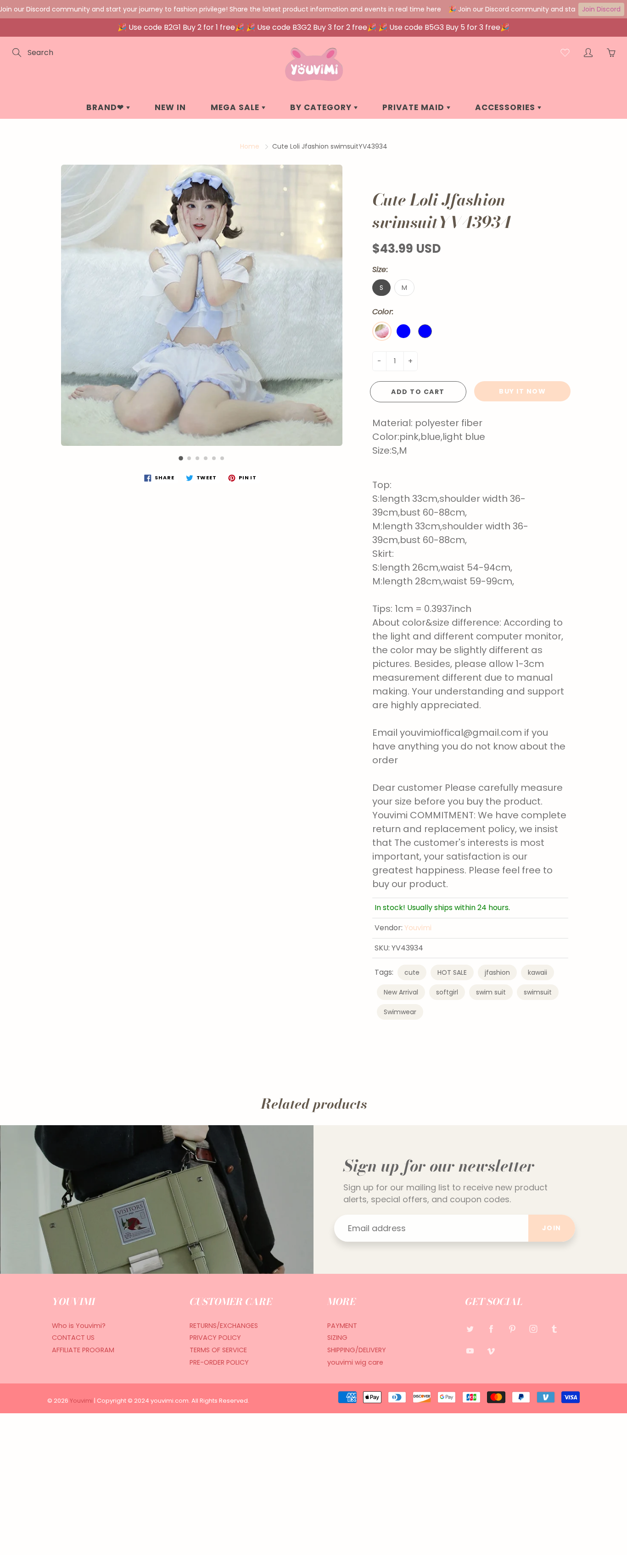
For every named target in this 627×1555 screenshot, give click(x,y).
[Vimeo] (491, 1351)
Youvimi (417, 927)
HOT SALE (452, 972)
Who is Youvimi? (79, 1325)
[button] (181, 458)
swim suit (491, 992)
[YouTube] (470, 1351)
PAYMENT (342, 1325)
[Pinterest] (512, 1329)
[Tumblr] (554, 1329)
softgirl (447, 992)
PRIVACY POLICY (215, 1337)
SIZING (337, 1337)
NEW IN (170, 107)
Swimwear (400, 1011)
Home (249, 146)
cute (412, 972)
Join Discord (601, 9)
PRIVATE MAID (414, 107)
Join (551, 1228)
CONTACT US (73, 1337)
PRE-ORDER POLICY (219, 1362)
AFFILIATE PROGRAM (83, 1350)
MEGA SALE (236, 107)
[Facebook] (491, 1329)
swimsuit (538, 992)
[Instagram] (533, 1329)
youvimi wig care (355, 1362)
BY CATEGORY (322, 107)
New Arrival (401, 992)
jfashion (497, 972)
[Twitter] (470, 1329)
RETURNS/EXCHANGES (224, 1325)
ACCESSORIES (506, 107)
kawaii (537, 972)
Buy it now (522, 391)
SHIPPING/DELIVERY (356, 1350)
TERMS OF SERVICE (218, 1350)
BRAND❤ (106, 107)
